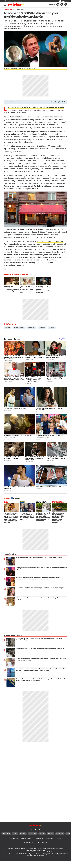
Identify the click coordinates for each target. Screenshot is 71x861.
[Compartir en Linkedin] (62, 101)
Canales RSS (14, 838)
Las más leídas (10, 554)
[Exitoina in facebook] (61, 4)
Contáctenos (39, 838)
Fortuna (42, 833)
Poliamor (51, 327)
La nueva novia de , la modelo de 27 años (36, 107)
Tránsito (44, 842)
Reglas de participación (31, 842)
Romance (42, 327)
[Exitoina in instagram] (57, 4)
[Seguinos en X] (65, 4)
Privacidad (49, 838)
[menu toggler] (5, 4)
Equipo (59, 838)
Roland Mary (31, 327)
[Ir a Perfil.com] (63, 2)
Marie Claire (32, 833)
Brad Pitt (7, 327)
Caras (15, 833)
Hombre (50, 833)
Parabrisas (59, 833)
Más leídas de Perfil (13, 635)
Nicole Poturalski (19, 327)
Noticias (22, 833)
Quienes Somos (26, 838)
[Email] (65, 102)
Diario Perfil (6, 833)
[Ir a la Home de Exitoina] (16, 4)
